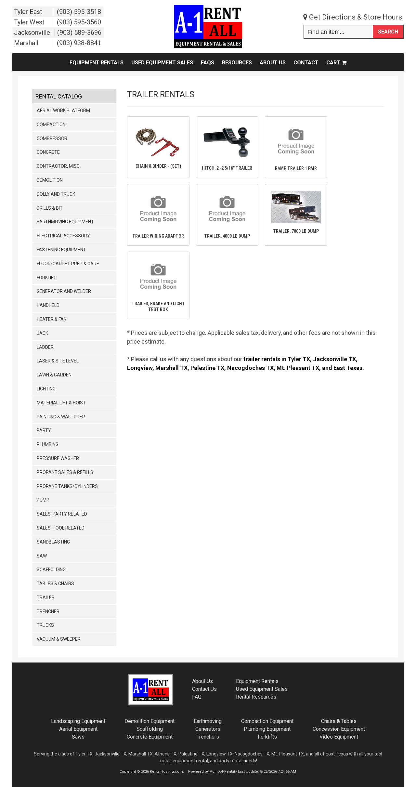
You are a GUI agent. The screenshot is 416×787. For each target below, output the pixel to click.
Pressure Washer (58, 458)
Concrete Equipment (150, 737)
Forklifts (267, 737)
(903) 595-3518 (79, 12)
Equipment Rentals (97, 62)
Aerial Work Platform (63, 110)
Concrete (48, 152)
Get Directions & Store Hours (354, 17)
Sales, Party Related (62, 514)
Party (44, 430)
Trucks (45, 625)
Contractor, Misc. (59, 166)
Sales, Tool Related (60, 528)
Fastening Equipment (61, 249)
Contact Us (204, 689)
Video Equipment (338, 737)
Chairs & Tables (339, 721)
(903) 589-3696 (79, 32)
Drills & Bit (50, 208)
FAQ (197, 697)
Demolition (50, 180)
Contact (305, 62)
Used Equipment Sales (162, 62)
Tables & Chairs (55, 583)
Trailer (46, 597)
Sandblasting (53, 541)
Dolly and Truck (56, 194)
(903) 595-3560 (79, 22)
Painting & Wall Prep (61, 416)
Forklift (46, 277)
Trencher (48, 611)
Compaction (51, 124)
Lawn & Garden (54, 374)
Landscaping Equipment (78, 721)
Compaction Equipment (267, 721)
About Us (273, 62)
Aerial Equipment (78, 729)
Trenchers (208, 737)
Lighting (46, 388)
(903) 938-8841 (79, 43)
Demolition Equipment (149, 721)
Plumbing (47, 444)
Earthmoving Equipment (65, 221)
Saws (78, 737)
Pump (43, 500)
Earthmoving (208, 721)
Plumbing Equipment (267, 729)
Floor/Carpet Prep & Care (68, 263)
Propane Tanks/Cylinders (67, 486)
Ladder (45, 347)
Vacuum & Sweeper (59, 639)
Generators (207, 729)
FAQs (207, 62)
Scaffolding (51, 569)
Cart (334, 62)
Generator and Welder (64, 291)
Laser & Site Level (58, 360)
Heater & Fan (52, 319)
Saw (42, 555)
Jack (42, 333)
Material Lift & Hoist (61, 402)
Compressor (52, 138)
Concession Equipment (339, 729)
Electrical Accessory (63, 235)
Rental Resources (256, 697)
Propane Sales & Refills (65, 472)
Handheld (48, 305)
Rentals (257, 681)
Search (388, 32)
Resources (237, 62)
